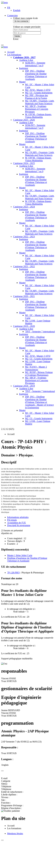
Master (22, 82)
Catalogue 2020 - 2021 (24, 296)
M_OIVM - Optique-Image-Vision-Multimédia (38, 115)
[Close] (2, 770)
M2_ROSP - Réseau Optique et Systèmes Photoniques (39, 373)
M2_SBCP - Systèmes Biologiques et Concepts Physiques (36, 109)
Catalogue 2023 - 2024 (24, 206)
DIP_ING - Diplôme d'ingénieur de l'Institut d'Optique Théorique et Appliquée (36, 75)
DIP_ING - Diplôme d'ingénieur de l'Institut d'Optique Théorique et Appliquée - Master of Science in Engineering (39, 402)
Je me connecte (21, 21)
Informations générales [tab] (18, 517)
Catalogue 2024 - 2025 (24, 163)
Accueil (10, 52)
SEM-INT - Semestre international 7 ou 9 (35, 64)
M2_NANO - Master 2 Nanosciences (36, 368)
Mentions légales (15, 833)
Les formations (14, 54)
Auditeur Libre (26, 60)
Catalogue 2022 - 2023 (24, 236)
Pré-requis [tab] (12, 520)
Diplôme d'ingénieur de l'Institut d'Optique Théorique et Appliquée (27, 559)
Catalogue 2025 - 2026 (24, 120)
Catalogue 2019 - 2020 (24, 326)
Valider (17, 36)
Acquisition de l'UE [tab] (16, 522)
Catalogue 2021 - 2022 (24, 266)
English (16, 10)
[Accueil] (4, 2)
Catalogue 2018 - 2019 (24, 386)
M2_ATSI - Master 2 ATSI (37, 90)
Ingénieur (23, 68)
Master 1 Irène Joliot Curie (19, 555)
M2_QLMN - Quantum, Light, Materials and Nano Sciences (39, 102)
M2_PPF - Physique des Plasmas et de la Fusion (36, 96)
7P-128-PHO (13, 572)
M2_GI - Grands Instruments (38, 92)
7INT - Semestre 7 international (40, 331)
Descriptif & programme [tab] (18, 525)
